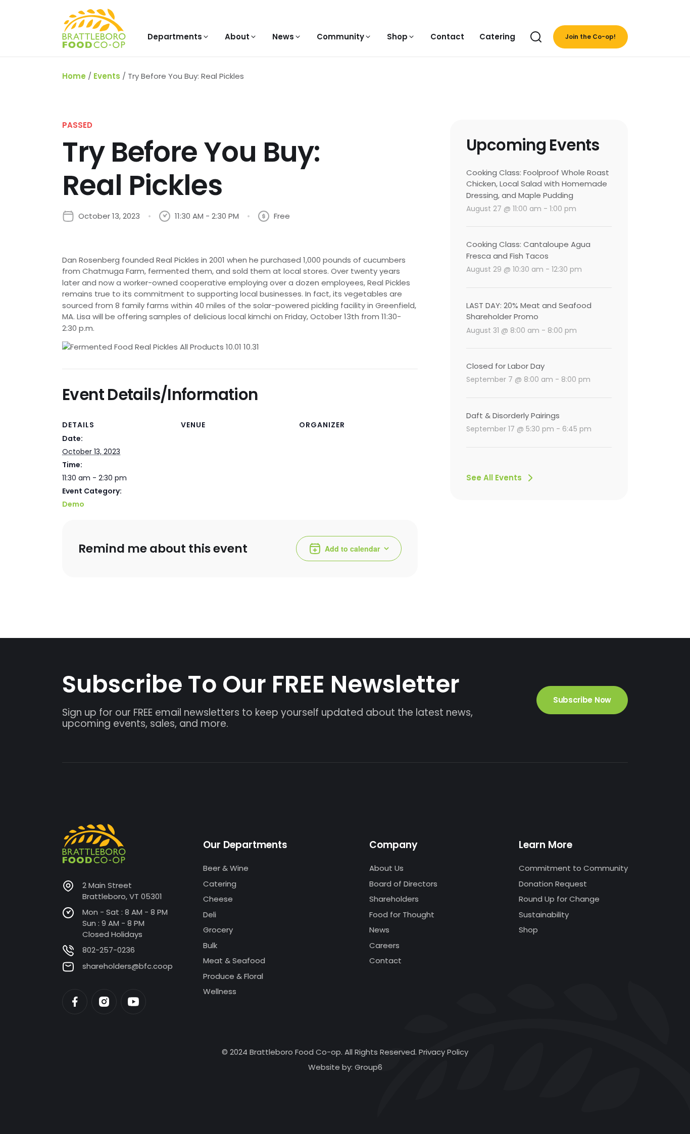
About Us (386, 868)
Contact (385, 960)
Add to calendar (352, 549)
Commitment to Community (573, 868)
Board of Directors (403, 883)
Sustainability (544, 914)
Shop (528, 929)
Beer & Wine (226, 868)
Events (106, 76)
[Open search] (536, 36)
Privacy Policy (443, 1052)
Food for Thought (401, 914)
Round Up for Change (559, 899)
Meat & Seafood (234, 960)
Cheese (218, 899)
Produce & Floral (233, 976)
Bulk (210, 945)
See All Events (494, 477)
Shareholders (394, 899)
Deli (209, 914)
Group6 (368, 1067)
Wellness (219, 991)
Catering (219, 883)
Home (74, 76)
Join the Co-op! (590, 36)
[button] (178, 36)
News (379, 929)
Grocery (218, 929)
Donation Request (553, 883)
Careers (384, 945)
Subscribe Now (582, 700)
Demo (73, 504)
